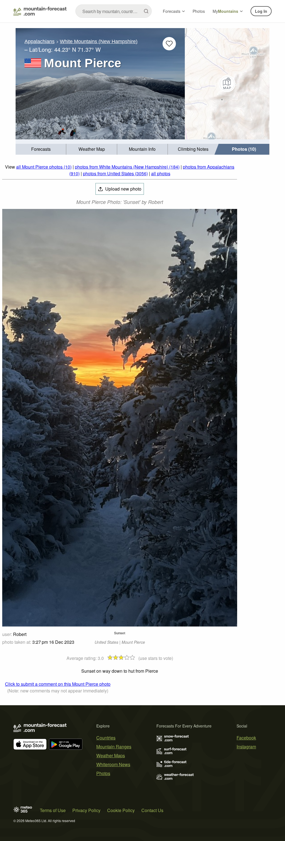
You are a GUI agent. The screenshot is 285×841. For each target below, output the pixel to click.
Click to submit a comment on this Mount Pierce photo (57, 684)
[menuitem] (41, 149)
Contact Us (152, 810)
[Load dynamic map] (227, 83)
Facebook (246, 737)
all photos (160, 173)
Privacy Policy (86, 810)
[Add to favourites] (169, 43)
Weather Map (91, 149)
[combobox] (113, 11)
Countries (106, 737)
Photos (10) (244, 149)
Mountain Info (142, 149)
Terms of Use (53, 810)
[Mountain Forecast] (40, 11)
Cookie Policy (121, 810)
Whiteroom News (113, 764)
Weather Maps (110, 755)
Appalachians (39, 41)
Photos (199, 11)
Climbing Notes (193, 149)
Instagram (246, 746)
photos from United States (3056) (115, 173)
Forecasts (171, 11)
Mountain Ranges (113, 746)
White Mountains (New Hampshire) (98, 41)
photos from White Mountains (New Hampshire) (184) (127, 167)
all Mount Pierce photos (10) (44, 167)
